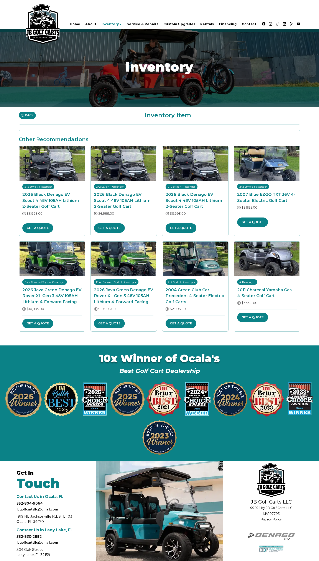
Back (29, 115)
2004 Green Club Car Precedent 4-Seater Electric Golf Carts (195, 295)
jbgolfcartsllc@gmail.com (37, 509)
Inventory (110, 24)
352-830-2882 (29, 537)
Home (75, 24)
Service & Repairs (142, 24)
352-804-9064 (29, 503)
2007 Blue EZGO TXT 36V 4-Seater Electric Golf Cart (266, 197)
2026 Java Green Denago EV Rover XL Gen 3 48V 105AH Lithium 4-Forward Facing (51, 295)
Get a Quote (38, 228)
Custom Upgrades (179, 24)
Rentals (207, 24)
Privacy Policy (271, 519)
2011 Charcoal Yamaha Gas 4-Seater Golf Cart (264, 292)
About (91, 24)
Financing (228, 24)
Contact (249, 24)
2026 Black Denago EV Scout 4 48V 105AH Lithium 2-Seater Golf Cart (50, 200)
